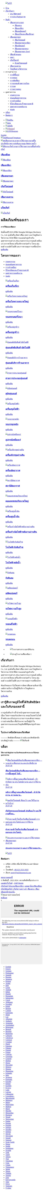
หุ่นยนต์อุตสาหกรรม (18, 98)
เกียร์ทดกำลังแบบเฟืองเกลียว (12, 886)
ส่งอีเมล (4, 898)
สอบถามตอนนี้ (7, 877)
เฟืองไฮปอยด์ (20, 40)
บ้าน (7, 8)
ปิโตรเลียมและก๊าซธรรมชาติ (21, 104)
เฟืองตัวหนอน (15, 54)
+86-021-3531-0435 (21, 870)
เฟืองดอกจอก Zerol (22, 52)
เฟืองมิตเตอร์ (20, 46)
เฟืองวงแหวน (15, 66)
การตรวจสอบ (15, 89)
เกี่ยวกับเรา (10, 11)
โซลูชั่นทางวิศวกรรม (18, 69)
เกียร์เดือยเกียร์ (6, 889)
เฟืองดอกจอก (15, 37)
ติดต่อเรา (9, 115)
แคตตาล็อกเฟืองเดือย (33, 886)
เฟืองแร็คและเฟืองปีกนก (24, 34)
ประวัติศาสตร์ (15, 14)
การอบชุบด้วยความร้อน (19, 83)
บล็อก (8, 112)
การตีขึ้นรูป (14, 75)
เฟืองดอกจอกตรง (21, 49)
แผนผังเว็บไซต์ (6, 883)
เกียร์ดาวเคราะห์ (19, 889)
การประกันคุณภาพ (17, 17)
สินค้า (8, 20)
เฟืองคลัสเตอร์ (20, 31)
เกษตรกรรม (15, 95)
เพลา (12, 57)
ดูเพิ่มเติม (4, 250)
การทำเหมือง (15, 101)
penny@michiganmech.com (21, 873)
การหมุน (13, 78)
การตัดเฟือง (14, 81)
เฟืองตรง (18, 25)
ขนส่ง (12, 110)
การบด (13, 86)
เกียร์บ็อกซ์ (14, 60)
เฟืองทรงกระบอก (17, 23)
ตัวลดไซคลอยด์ (21, 63)
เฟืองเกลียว (19, 28)
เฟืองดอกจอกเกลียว (22, 43)
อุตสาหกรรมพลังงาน (18, 107)
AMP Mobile (18, 883)
